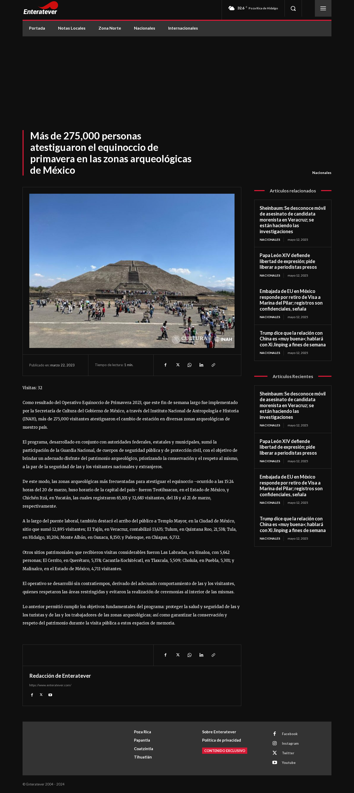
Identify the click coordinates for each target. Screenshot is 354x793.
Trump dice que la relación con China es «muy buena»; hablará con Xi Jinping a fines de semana (293, 338)
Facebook (290, 734)
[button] (293, 8)
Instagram (290, 743)
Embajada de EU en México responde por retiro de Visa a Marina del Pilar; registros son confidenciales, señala (291, 300)
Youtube (289, 763)
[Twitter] (177, 365)
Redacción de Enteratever (60, 676)
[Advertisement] (177, 75)
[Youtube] (50, 694)
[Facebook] (165, 365)
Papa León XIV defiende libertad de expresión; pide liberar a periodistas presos (288, 261)
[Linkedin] (201, 365)
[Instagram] (274, 743)
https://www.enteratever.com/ (50, 685)
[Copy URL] (213, 365)
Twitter (288, 753)
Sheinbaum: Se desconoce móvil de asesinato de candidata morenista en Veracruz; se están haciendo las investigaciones (293, 219)
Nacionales (321, 172)
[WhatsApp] (189, 365)
